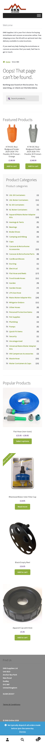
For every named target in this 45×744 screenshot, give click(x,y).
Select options (22, 441)
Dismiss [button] (22, 731)
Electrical (13, 268)
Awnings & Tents (16, 222)
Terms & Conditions (11, 704)
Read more (22, 506)
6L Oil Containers (16, 204)
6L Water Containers (18, 209)
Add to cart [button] (12, 166)
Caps (11, 241)
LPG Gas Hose (15, 292)
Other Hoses (14, 307)
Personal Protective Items (20, 312)
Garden (12, 283)
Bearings (13, 227)
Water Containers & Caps (20, 363)
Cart (35, 737)
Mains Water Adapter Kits (20, 297)
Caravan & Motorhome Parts (21, 254)
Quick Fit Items (15, 331)
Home (8, 62)
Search (22, 739)
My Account (7, 739)
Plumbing (13, 322)
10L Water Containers (18, 200)
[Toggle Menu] (39, 15)
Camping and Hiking (18, 236)
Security (13, 336)
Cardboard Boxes (16, 259)
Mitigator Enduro (16, 302)
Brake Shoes (14, 232)
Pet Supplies (14, 317)
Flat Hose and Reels (17, 273)
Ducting (12, 263)
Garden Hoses (15, 288)
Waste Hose (14, 358)
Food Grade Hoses (17, 278)
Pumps (12, 326)
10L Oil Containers (17, 195)
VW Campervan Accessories (21, 353)
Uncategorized (15, 341)
